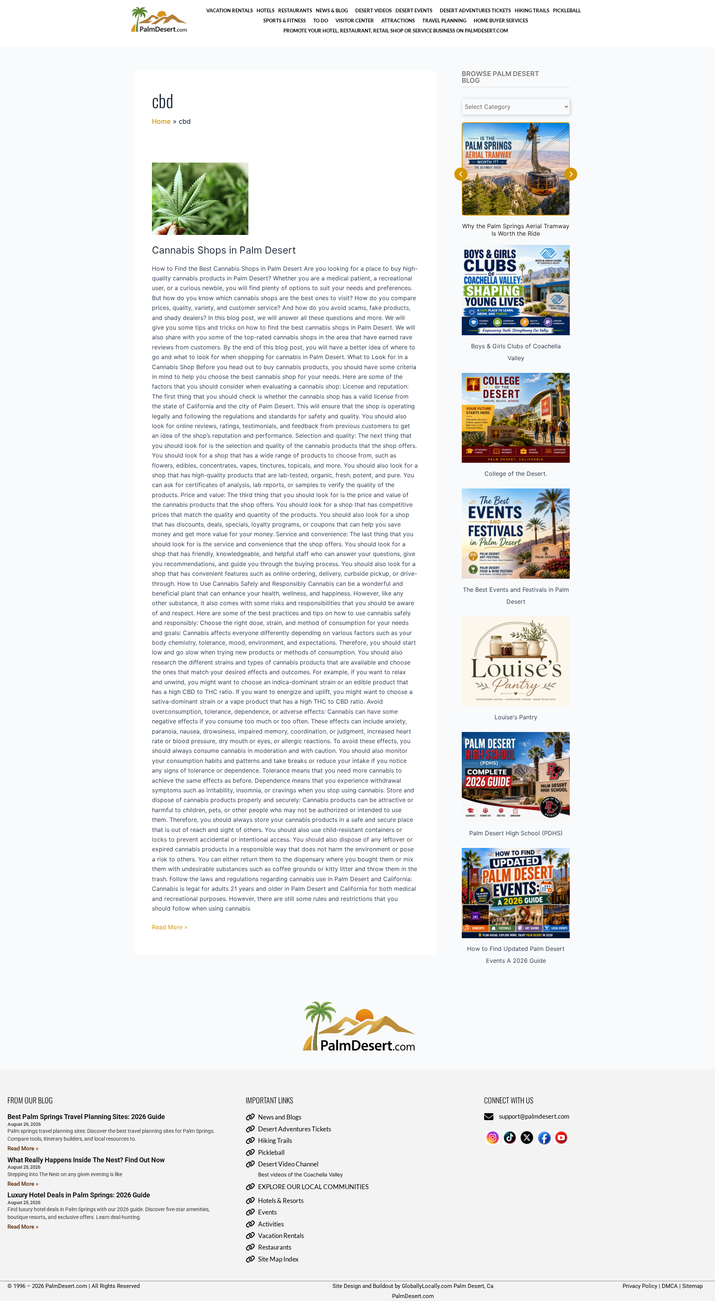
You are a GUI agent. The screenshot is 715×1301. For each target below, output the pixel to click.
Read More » (170, 926)
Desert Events (413, 10)
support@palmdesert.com (534, 1116)
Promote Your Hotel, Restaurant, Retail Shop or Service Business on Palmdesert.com (395, 31)
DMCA (670, 1286)
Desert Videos (373, 10)
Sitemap (692, 1286)
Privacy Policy (640, 1286)
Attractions (398, 20)
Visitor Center (355, 20)
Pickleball (567, 10)
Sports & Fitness (284, 20)
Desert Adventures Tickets (475, 10)
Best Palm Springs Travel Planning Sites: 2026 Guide (86, 1117)
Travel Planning (444, 20)
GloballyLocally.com (427, 1286)
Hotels (265, 10)
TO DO (320, 20)
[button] (333, 10)
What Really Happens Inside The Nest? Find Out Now (86, 1160)
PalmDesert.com (413, 1296)
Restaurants (295, 10)
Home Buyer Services (501, 20)
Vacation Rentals (229, 10)
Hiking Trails (532, 10)
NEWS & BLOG (332, 10)
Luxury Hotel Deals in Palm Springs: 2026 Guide (78, 1195)
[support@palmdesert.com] (488, 1117)
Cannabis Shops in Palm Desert (224, 250)
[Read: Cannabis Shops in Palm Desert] (285, 199)
